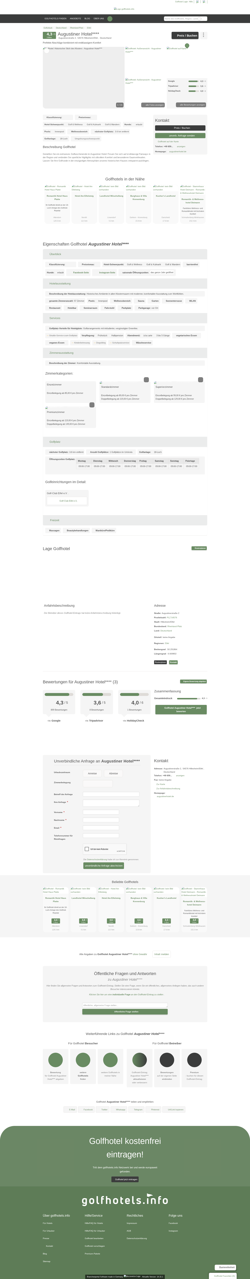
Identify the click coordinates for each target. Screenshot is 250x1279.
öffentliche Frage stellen (126, 1011)
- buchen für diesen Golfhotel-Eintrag (194, 1075)
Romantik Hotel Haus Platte (57, 197)
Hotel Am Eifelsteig (84, 196)
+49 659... (168, 146)
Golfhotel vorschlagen (95, 1246)
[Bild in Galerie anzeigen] (145, 62)
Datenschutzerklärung (97, 859)
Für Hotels (47, 1223)
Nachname (59, 820)
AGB (129, 1231)
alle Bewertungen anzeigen (192, 105)
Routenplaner (200, 548)
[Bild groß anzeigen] (125, 382)
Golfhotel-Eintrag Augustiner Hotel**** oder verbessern (139, 1077)
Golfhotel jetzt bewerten (182, 710)
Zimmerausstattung (61, 352)
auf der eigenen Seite (167, 1075)
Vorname (58, 812)
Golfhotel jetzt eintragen (126, 1179)
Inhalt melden (161, 954)
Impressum (132, 1223)
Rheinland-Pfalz (174, 626)
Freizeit (54, 520)
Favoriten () (224, 1276)
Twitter (104, 1109)
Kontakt (173, 662)
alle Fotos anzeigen (154, 105)
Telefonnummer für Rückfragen (63, 837)
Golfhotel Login (181, 2)
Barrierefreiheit (227, 1267)
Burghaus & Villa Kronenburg (138, 197)
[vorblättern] (117, 78)
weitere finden (83, 1075)
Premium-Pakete (92, 1254)
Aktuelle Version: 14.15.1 (152, 1277)
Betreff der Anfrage (63, 794)
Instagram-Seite (107, 272)
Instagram (173, 1231)
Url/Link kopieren (175, 1109)
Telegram (138, 1109)
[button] (84, 78)
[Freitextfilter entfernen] (199, 19)
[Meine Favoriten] (110, 18)
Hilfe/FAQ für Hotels (94, 1223)
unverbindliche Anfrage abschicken (104, 865)
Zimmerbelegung (62, 782)
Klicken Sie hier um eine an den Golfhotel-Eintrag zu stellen (126, 994)
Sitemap (46, 1261)
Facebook (88, 1109)
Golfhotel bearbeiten (94, 1238)
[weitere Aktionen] (203, 35)
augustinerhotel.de (177, 151)
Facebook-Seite (81, 272)
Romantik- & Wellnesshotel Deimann (193, 201)
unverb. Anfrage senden (181, 135)
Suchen (205, 18)
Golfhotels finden (55, 18)
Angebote (75, 18)
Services (54, 318)
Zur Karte (160, 784)
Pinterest (155, 1109)
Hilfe (191, 2)
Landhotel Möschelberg (111, 196)
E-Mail (72, 1109)
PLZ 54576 (172, 617)
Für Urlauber (49, 1231)
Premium (201, 181)
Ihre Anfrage (60, 802)
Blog (87, 18)
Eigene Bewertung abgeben (194, 681)
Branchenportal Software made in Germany (104, 1277)
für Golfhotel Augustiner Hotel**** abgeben (55, 1075)
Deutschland (166, 631)
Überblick (55, 254)
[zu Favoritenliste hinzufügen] (46, 50)
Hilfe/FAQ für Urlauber (95, 1231)
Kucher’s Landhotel (165, 196)
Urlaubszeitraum (62, 772)
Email (57, 828)
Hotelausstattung (60, 283)
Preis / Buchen (186, 35)
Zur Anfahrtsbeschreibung (168, 788)
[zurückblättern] (50, 78)
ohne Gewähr (140, 954)
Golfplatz (54, 441)
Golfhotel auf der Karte (168, 141)
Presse (46, 1238)
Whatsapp (120, 1109)
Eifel (167, 643)
